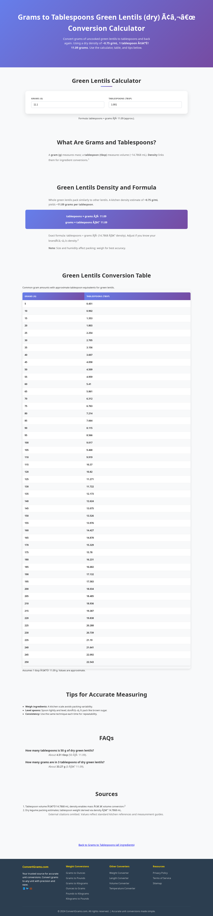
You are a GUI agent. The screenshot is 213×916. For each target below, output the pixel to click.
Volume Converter (119, 883)
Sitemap (157, 883)
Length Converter (119, 878)
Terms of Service (162, 878)
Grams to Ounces (75, 873)
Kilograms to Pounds (77, 898)
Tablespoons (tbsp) (120, 98)
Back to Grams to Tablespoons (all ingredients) (106, 845)
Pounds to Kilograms (77, 893)
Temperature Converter (122, 888)
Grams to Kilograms (77, 883)
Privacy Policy (160, 873)
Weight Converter (119, 873)
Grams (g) (37, 98)
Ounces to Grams (75, 888)
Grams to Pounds (75, 878)
